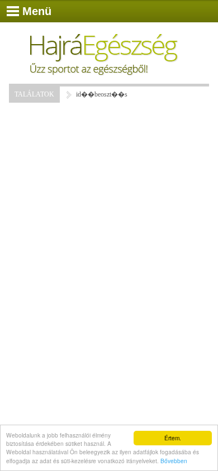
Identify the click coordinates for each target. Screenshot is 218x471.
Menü (36, 11)
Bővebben (173, 460)
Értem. (172, 438)
